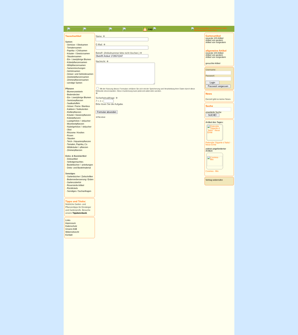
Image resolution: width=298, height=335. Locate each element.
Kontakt (68, 235)
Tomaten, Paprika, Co (77, 144)
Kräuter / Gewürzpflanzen (79, 115)
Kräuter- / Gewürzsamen (78, 54)
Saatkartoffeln (73, 103)
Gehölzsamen (73, 71)
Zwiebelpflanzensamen (78, 77)
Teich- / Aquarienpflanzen (79, 141)
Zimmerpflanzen (74, 150)
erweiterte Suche (213, 112)
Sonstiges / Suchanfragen (79, 191)
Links (67, 220)
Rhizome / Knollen (75, 133)
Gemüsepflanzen (75, 100)
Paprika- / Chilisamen (77, 51)
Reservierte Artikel (75, 185)
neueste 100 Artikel (214, 38)
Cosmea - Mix (212, 171)
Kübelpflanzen (74, 118)
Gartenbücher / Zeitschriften (80, 177)
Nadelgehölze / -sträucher (79, 127)
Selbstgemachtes (75, 162)
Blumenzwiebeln (75, 92)
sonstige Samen (74, 83)
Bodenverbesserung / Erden (80, 179)
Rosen (70, 136)
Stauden (71, 138)
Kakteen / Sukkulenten (77, 109)
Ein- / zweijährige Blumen (79, 59)
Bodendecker (73, 95)
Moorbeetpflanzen (75, 124)
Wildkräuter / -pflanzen (77, 147)
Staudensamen (74, 56)
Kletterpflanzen (74, 112)
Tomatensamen (74, 48)
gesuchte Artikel (213, 63)
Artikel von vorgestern (216, 42)
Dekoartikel (72, 159)
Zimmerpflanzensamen (78, 80)
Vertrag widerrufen (214, 180)
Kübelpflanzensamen (77, 62)
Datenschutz (71, 226)
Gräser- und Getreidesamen (80, 74)
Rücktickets (72, 188)
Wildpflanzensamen (76, 65)
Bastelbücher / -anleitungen (80, 165)
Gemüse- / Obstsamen (77, 45)
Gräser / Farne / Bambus (78, 106)
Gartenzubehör (74, 182)
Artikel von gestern (214, 40)
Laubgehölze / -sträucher (79, 121)
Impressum (70, 223)
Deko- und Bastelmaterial (79, 168)
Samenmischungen (76, 68)
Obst (69, 130)
